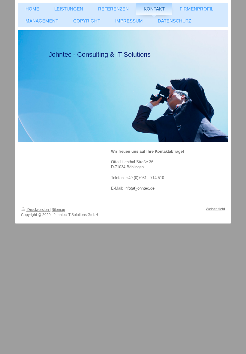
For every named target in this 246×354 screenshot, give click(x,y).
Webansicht (215, 209)
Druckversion (38, 210)
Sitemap (58, 210)
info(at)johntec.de (139, 188)
